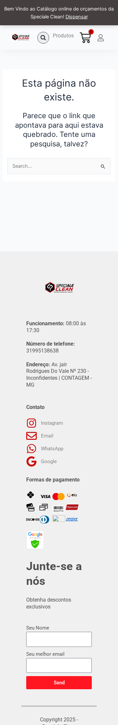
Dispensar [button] (77, 17)
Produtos (63, 35)
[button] (43, 38)
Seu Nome (37, 628)
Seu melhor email (45, 654)
